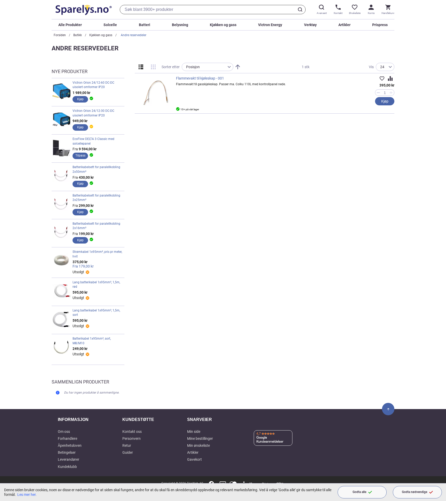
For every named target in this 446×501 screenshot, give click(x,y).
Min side (193, 431)
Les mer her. (27, 494)
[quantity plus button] (391, 92)
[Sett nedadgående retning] (237, 66)
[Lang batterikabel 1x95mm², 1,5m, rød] (61, 291)
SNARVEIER (199, 419)
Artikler (344, 25)
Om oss (64, 431)
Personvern (131, 438)
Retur (126, 445)
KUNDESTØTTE (138, 419)
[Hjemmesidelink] (83, 9)
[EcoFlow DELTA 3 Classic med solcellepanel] (61, 148)
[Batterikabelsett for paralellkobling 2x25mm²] (61, 204)
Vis (371, 67)
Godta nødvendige (414, 492)
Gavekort (194, 459)
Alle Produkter (70, 25)
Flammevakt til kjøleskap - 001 (200, 78)
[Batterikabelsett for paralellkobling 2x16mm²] (61, 232)
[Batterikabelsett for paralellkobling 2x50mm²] (61, 176)
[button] (382, 78)
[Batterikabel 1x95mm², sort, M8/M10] (61, 347)
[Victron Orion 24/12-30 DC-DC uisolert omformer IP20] (61, 119)
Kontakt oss (132, 431)
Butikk (77, 35)
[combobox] (213, 9)
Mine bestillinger (200, 438)
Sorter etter (171, 67)
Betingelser (67, 452)
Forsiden (60, 35)
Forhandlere (67, 438)
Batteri (144, 25)
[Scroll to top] (388, 409)
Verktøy (310, 25)
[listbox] (207, 67)
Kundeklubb (67, 467)
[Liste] (141, 67)
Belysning (180, 25)
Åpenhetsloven (70, 445)
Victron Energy (270, 25)
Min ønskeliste (198, 445)
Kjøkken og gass (223, 25)
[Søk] (301, 9)
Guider (127, 452)
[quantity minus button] (378, 92)
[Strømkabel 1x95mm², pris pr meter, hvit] (61, 262)
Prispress (380, 25)
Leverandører (68, 459)
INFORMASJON (73, 419)
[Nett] (153, 67)
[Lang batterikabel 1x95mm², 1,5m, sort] (61, 319)
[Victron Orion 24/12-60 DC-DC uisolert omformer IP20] (61, 91)
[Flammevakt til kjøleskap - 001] (155, 92)
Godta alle (359, 492)
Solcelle (110, 25)
